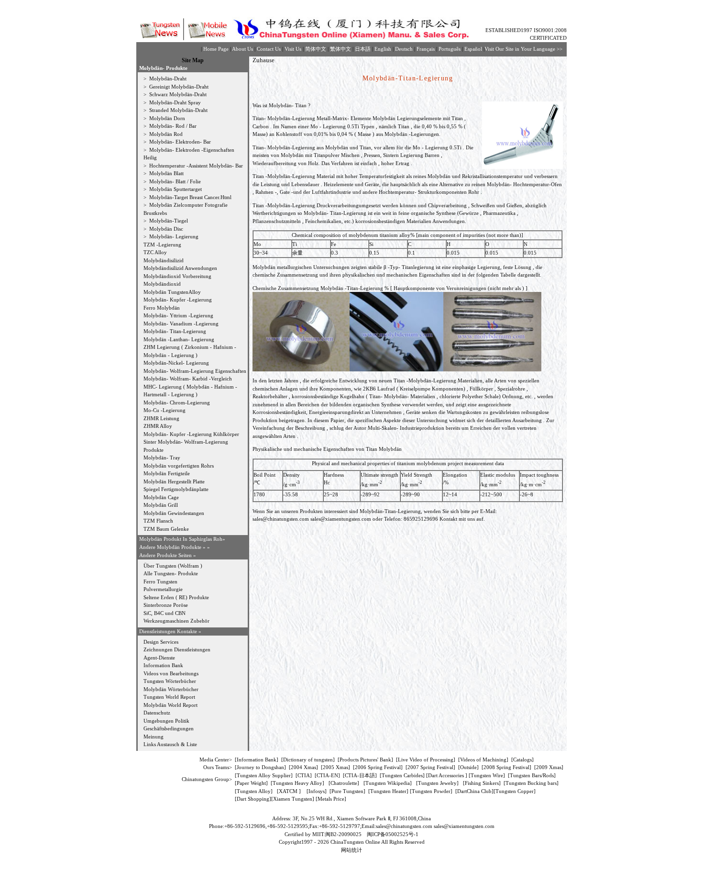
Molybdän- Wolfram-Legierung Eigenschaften (194, 371)
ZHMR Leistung (161, 418)
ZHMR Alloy (157, 426)
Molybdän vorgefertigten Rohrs (178, 466)
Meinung (153, 736)
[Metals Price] (331, 799)
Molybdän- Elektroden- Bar (179, 142)
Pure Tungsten (347, 791)
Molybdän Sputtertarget (175, 189)
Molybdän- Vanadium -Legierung (181, 323)
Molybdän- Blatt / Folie (174, 181)
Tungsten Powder (431, 791)
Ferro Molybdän (161, 308)
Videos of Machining (483, 759)
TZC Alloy (155, 252)
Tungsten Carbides (402, 775)
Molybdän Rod (165, 134)
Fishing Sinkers (482, 783)
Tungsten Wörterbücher (169, 681)
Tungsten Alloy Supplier (264, 775)
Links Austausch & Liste (170, 744)
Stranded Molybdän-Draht (178, 110)
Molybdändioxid (162, 284)
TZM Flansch (158, 521)
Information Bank (163, 665)
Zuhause (264, 60)
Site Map (193, 60)
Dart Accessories (446, 775)
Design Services (160, 642)
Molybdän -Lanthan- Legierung (178, 339)
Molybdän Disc (165, 229)
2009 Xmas (548, 767)
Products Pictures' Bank (365, 759)
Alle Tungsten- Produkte (170, 573)
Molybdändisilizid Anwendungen (180, 268)
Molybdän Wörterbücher (170, 689)
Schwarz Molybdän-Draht (177, 94)
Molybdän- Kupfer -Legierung (177, 299)
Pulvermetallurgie (163, 589)
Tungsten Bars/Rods (532, 775)
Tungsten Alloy (254, 791)
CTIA (303, 775)
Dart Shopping (253, 799)
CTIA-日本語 (360, 775)
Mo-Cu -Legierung (164, 410)
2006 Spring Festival (378, 767)
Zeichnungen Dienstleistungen (176, 649)
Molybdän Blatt (166, 173)
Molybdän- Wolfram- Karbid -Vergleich (187, 378)
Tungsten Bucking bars (531, 783)
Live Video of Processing (425, 759)
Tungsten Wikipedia (387, 783)
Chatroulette (343, 783)
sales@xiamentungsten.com (340, 519)
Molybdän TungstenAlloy (172, 292)
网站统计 (351, 850)
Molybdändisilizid (163, 260)
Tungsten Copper (514, 791)
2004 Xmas (303, 767)
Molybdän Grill (160, 505)
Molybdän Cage (161, 497)
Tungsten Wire (487, 775)
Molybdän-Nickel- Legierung (176, 363)
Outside (468, 767)
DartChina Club (474, 791)
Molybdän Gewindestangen (173, 513)
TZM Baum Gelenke (166, 529)
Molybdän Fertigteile (166, 473)
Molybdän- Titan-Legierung (174, 331)
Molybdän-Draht (167, 78)
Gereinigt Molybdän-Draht (178, 86)
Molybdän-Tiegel (168, 221)
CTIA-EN (327, 775)
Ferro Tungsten (160, 581)
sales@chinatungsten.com (281, 519)
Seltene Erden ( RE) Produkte (176, 597)
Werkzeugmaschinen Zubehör (176, 621)
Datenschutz (156, 712)
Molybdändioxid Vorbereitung (177, 276)
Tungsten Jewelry (437, 783)
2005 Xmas (335, 767)
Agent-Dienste (159, 657)
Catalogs (522, 759)
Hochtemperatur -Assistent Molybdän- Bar (195, 165)
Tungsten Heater (388, 791)
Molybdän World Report (170, 705)
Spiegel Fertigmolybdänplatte (176, 489)
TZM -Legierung (162, 244)
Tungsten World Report (169, 697)
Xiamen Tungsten (292, 799)
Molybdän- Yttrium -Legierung (178, 315)
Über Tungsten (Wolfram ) (172, 566)
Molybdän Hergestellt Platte (174, 481)
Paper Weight (251, 783)
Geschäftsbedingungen (168, 728)
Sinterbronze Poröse (165, 605)
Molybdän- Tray (161, 457)
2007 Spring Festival (430, 767)
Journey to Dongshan (260, 767)
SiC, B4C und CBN (164, 613)
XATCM (288, 791)
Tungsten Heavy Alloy (297, 783)
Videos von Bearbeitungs (170, 673)
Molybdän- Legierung (173, 236)
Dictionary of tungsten (308, 759)
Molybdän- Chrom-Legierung (176, 402)
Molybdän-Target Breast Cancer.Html (189, 197)
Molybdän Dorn (166, 118)
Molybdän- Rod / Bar (172, 126)
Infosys (316, 791)
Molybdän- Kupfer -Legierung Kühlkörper (191, 434)
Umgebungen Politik (166, 721)
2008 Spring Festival (506, 767)
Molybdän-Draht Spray (174, 102)
